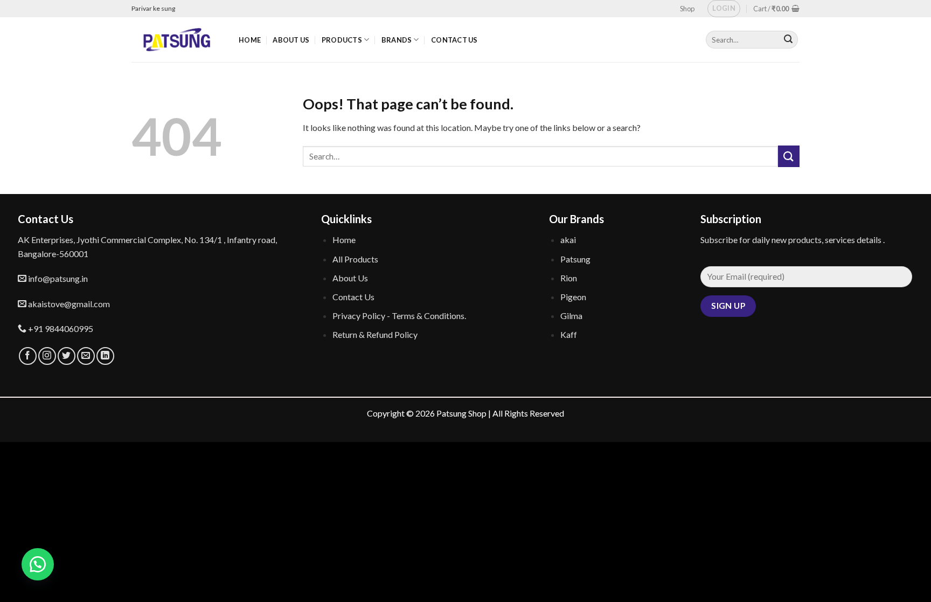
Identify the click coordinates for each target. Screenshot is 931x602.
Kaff (568, 334)
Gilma (571, 315)
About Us (291, 40)
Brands (396, 40)
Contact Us (454, 40)
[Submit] (789, 156)
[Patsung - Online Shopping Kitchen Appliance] (177, 40)
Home (250, 40)
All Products (355, 259)
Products (342, 40)
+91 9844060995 (59, 328)
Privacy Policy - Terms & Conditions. (399, 315)
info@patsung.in (57, 278)
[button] (38, 564)
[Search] (788, 40)
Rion (568, 278)
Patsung (575, 259)
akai (568, 239)
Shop (687, 8)
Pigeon (573, 297)
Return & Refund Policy (375, 334)
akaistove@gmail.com (68, 304)
